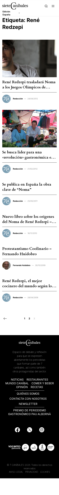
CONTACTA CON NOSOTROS (28, 398)
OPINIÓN (22, 387)
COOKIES (45, 471)
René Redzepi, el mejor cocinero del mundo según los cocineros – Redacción (27, 286)
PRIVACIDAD (32, 471)
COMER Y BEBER (43, 383)
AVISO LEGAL (16, 471)
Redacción (18, 98)
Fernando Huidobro (21, 265)
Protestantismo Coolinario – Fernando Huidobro (27, 251)
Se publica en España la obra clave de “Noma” (26, 187)
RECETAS (37, 387)
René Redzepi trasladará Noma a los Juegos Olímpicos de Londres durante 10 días (29, 87)
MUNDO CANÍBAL (17, 383)
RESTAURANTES (37, 379)
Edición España (6, 13)
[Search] (46, 6)
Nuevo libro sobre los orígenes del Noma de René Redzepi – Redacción (28, 222)
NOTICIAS (17, 379)
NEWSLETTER (28, 404)
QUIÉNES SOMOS (28, 393)
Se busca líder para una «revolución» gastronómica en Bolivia (28, 157)
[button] (53, 6)
